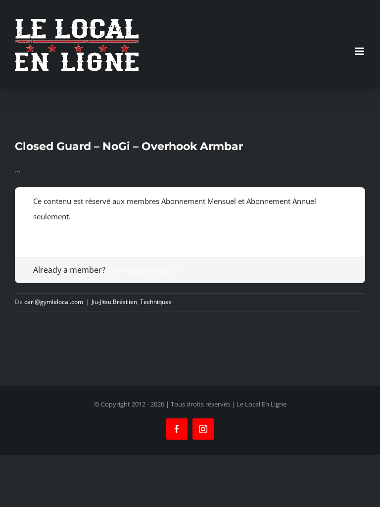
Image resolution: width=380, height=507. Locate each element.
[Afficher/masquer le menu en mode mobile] (360, 51)
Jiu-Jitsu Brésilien (114, 302)
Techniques (156, 302)
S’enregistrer (54, 232)
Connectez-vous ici (142, 269)
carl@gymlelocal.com (53, 302)
